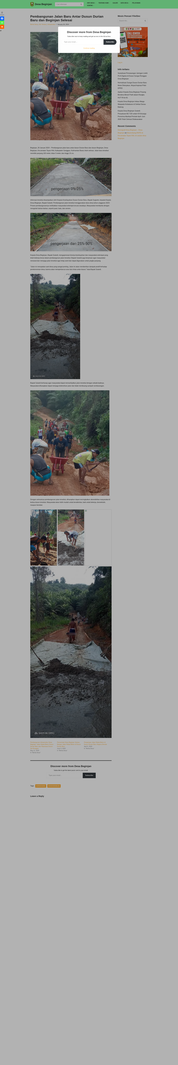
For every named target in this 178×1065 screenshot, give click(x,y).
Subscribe (110, 42)
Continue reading (89, 48)
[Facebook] (2, 18)
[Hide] (1, 31)
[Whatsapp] (2, 23)
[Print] (2, 27)
